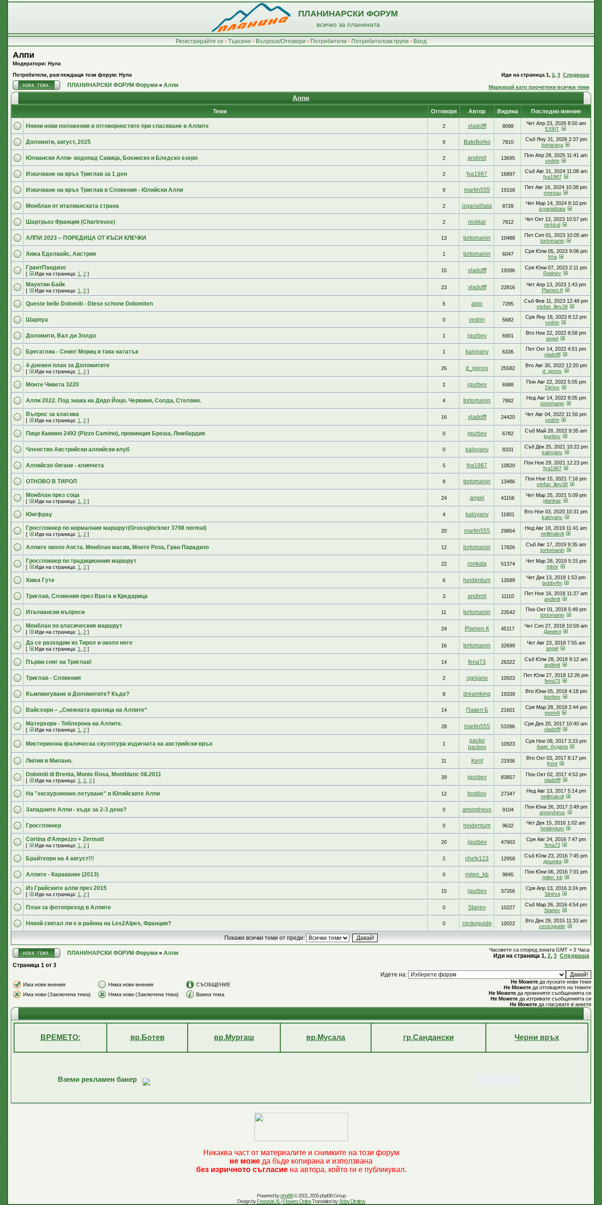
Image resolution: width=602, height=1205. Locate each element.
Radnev (552, 273)
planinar (552, 501)
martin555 (477, 190)
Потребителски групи (380, 41)
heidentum (477, 580)
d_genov (477, 368)
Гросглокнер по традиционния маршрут (81, 561)
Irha (552, 257)
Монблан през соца (52, 495)
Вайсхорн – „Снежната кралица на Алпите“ (86, 710)
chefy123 (477, 858)
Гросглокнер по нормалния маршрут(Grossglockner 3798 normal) (116, 528)
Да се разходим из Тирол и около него (79, 642)
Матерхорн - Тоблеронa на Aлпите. (74, 723)
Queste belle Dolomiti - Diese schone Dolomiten (89, 303)
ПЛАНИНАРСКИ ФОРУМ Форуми (112, 85)
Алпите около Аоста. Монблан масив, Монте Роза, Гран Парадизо (117, 547)
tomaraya (552, 145)
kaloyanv (477, 351)
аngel (552, 338)
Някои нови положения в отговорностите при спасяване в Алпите (117, 126)
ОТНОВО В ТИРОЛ (51, 481)
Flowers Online (297, 1201)
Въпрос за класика (52, 414)
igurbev (477, 335)
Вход (420, 41)
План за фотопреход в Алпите (68, 907)
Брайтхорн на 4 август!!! (60, 858)
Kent (477, 760)
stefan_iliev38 (552, 306)
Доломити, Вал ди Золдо (61, 335)
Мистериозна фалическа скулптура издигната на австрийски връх (119, 743)
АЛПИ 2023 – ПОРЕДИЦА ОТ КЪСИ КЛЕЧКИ (86, 238)
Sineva (552, 894)
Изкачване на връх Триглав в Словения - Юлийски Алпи (104, 190)
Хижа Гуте (40, 580)
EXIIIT (552, 129)
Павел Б (477, 710)
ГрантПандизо (46, 267)
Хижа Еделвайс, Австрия (61, 254)
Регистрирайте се (199, 41)
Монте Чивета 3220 (52, 384)
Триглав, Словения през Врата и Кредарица (87, 596)
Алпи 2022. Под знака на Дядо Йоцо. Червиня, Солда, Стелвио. (113, 400)
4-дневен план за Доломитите (68, 365)
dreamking (477, 694)
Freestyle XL (268, 1201)
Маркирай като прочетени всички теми (539, 87)
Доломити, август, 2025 (58, 142)
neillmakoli (552, 533)
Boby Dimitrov (352, 1201)
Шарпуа (37, 319)
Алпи (23, 55)
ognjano (477, 678)
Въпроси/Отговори (281, 41)
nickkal (477, 222)
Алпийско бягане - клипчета (65, 465)
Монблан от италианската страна (72, 206)
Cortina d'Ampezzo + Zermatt (65, 839)
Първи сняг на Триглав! (59, 662)
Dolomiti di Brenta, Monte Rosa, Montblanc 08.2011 (93, 774)
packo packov (477, 743)
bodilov (476, 793)
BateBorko (477, 142)
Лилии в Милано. (49, 760)
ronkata (477, 563)
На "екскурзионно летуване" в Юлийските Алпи (93, 793)
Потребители (328, 41)
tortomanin (477, 238)
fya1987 (477, 174)
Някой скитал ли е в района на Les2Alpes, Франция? (98, 923)
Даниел (552, 631)
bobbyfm (552, 583)
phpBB (286, 1195)
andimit (476, 158)
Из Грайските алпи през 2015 (66, 888)
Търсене (239, 41)
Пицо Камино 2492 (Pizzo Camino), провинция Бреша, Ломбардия (115, 433)
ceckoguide (477, 923)
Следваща (576, 75)
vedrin (552, 161)
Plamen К (552, 290)
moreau (552, 193)
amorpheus (476, 809)
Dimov (552, 387)
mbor (552, 566)
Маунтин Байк (45, 284)
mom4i (552, 713)
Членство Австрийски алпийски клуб (77, 449)
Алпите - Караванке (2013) (62, 874)
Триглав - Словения (53, 678)
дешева (552, 861)
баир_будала (552, 746)
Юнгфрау (39, 514)
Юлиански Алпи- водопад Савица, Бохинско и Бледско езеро (112, 158)
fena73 (477, 662)
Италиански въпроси (55, 612)
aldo (477, 303)
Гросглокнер (43, 825)
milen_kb (477, 874)
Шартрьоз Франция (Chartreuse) (70, 222)
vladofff (477, 126)
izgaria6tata (477, 206)
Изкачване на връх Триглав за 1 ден (76, 174)
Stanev (477, 907)
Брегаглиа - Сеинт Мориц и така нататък (82, 351)
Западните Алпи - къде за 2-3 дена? (76, 809)
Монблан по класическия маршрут (74, 625)
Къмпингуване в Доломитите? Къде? (77, 694)
